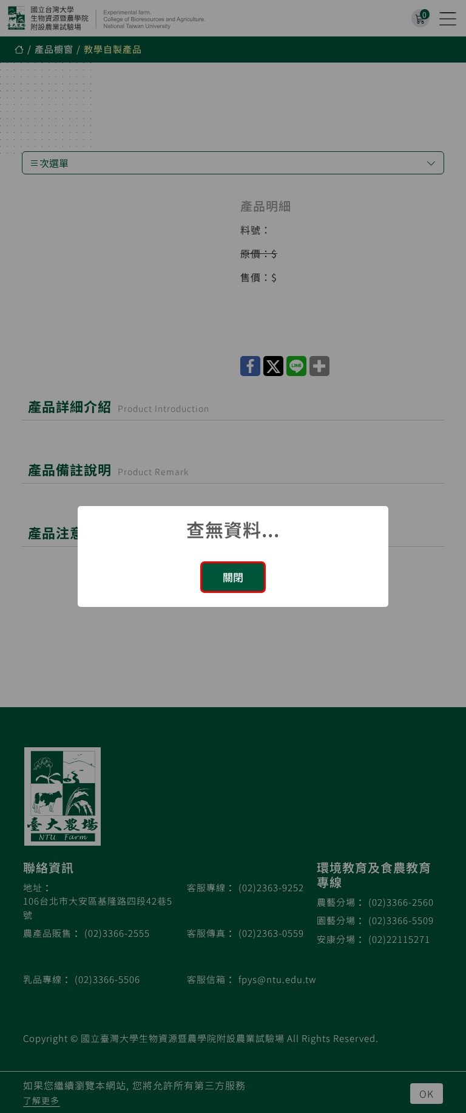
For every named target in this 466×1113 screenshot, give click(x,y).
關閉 (233, 576)
